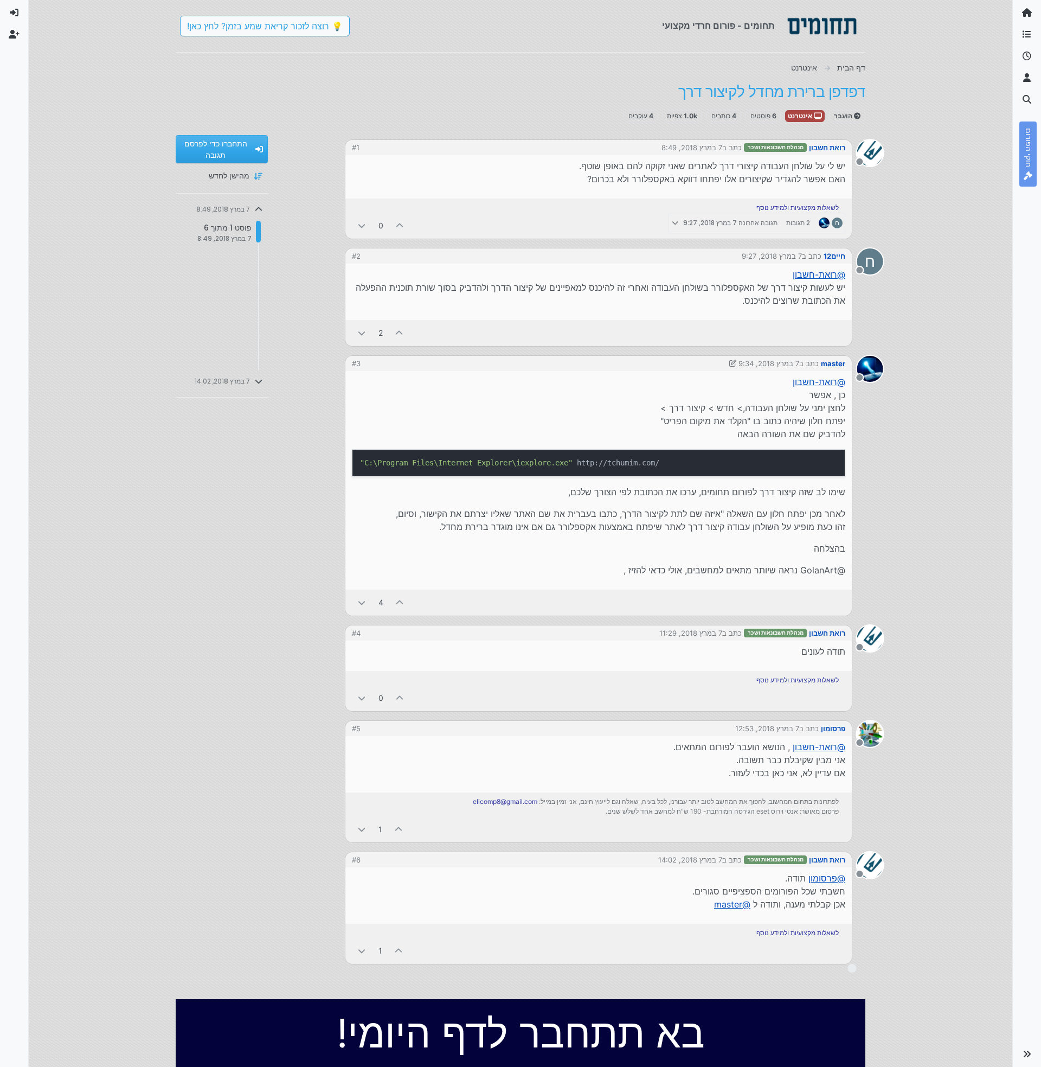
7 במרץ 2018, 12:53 (767, 728)
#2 (356, 256)
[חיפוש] (1027, 99)
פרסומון (833, 728)
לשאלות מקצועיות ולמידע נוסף (797, 207)
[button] (1027, 1054)
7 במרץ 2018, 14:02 (690, 859)
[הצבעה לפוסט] (400, 225)
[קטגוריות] (1027, 34)
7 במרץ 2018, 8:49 (691, 147)
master (833, 363)
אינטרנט (801, 116)
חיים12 (834, 256)
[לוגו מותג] (822, 26)
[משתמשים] (1027, 78)
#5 (356, 728)
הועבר (844, 116)
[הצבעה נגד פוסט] (361, 225)
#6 (356, 859)
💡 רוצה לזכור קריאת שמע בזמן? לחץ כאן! (265, 26)
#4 (356, 633)
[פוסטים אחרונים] (1027, 56)
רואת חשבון (827, 147)
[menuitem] (14, 13)
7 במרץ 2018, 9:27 (772, 256)
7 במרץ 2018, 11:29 (690, 633)
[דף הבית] (1027, 13)
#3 (356, 363)
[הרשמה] (14, 34)
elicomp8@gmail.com (505, 801)
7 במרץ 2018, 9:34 (768, 363)
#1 (355, 147)
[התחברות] (14, 13)
